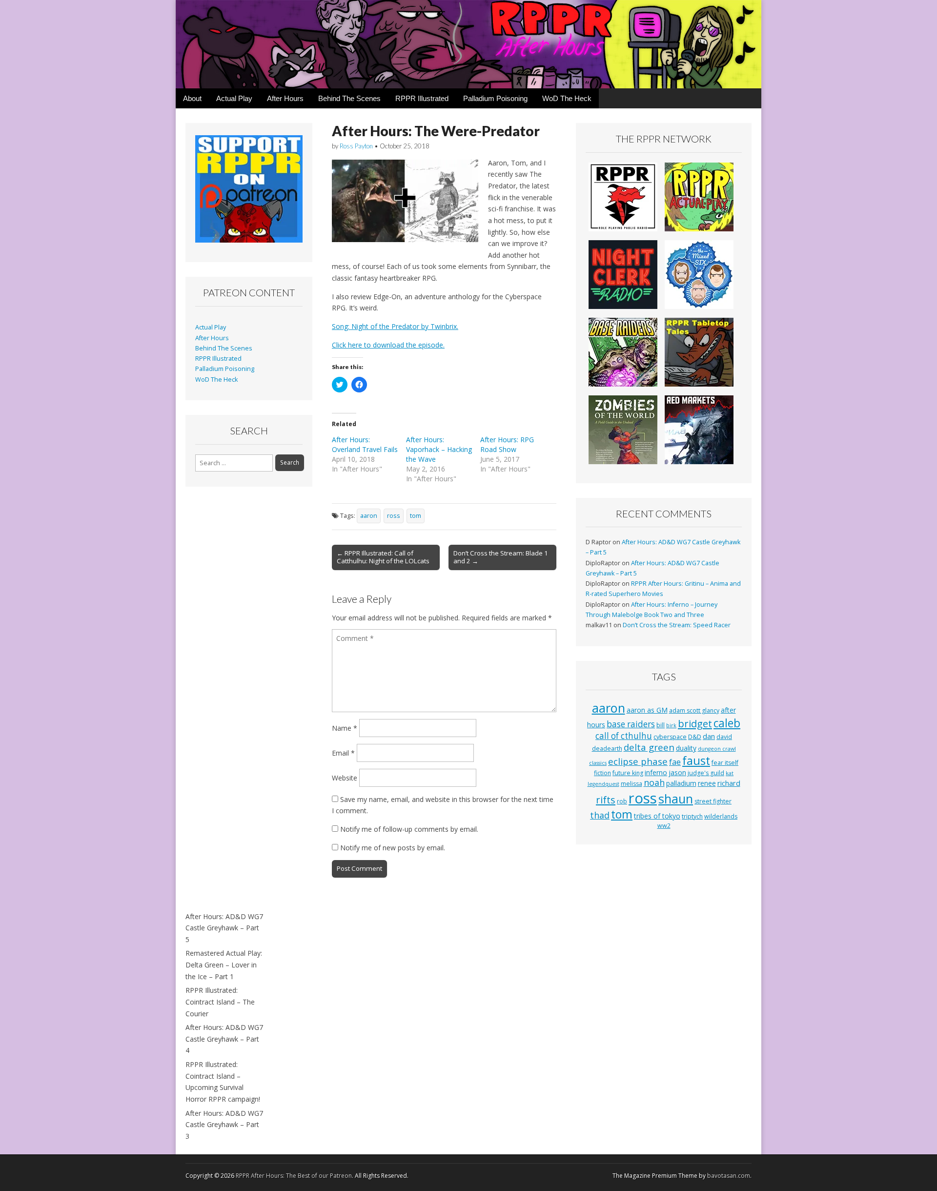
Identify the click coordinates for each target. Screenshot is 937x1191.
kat (729, 773)
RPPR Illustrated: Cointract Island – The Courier (220, 1002)
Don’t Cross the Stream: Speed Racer (677, 625)
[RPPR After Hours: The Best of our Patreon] (468, 44)
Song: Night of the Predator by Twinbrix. (395, 326)
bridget (695, 723)
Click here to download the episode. (388, 344)
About (192, 98)
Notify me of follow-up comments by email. (409, 829)
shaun (675, 798)
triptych (692, 816)
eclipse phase (638, 761)
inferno (656, 772)
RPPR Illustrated (421, 98)
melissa (631, 784)
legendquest (603, 783)
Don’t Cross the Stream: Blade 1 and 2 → (500, 557)
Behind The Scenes (349, 98)
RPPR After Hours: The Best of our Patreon (294, 1175)
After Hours (285, 98)
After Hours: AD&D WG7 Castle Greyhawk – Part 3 (224, 1125)
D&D (694, 737)
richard (728, 783)
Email (343, 753)
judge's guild (706, 773)
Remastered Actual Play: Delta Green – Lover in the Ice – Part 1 (223, 964)
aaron (368, 516)
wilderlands (720, 816)
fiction (602, 773)
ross (393, 516)
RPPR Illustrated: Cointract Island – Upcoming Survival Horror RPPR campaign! (222, 1082)
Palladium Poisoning (495, 98)
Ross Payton (356, 146)
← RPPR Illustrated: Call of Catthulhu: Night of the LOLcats (383, 557)
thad (600, 815)
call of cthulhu (623, 735)
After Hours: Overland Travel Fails (365, 444)
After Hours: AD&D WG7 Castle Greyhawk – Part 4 (224, 1039)
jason (677, 772)
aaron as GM (647, 710)
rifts (605, 799)
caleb (726, 723)
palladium (681, 783)
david (724, 737)
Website (344, 777)
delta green (649, 747)
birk (671, 725)
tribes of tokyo (657, 816)
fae (675, 762)
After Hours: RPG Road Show (507, 444)
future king (627, 773)
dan (709, 736)
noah (654, 782)
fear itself (725, 763)
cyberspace (670, 737)
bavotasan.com (728, 1175)
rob (622, 801)
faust (696, 760)
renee (707, 783)
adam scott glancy (694, 710)
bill (660, 725)
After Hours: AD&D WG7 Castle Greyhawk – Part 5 (224, 928)
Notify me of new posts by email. (392, 847)
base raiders (631, 724)
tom (415, 516)
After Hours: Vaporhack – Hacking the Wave (439, 449)
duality (686, 748)
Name (344, 728)
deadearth (607, 748)
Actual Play (234, 98)
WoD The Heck (566, 98)
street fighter (713, 801)
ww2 (664, 825)
